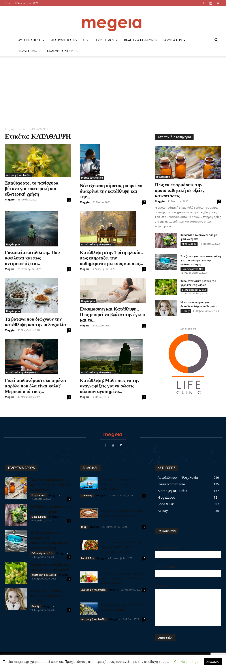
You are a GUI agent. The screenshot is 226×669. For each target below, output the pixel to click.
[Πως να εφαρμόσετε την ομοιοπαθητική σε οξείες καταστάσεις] (188, 162)
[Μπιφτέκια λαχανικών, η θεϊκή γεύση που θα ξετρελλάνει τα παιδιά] (89, 513)
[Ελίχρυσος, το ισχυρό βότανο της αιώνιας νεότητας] (89, 608)
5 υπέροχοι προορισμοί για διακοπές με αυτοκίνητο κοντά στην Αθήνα (121, 484)
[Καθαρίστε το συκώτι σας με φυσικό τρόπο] (166, 240)
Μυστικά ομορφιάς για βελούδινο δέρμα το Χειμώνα (48, 595)
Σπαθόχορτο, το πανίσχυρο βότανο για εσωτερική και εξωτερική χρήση (31, 188)
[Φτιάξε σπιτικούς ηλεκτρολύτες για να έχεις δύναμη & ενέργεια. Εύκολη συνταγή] (89, 577)
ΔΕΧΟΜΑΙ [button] (212, 661)
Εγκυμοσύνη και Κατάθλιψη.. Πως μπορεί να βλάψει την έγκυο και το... (112, 314)
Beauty (186, 311)
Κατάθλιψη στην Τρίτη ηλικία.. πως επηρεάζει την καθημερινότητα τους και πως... (111, 257)
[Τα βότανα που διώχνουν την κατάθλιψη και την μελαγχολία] (38, 295)
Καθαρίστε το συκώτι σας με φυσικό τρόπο (50, 509)
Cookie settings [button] (186, 661)
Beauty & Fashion (139, 40)
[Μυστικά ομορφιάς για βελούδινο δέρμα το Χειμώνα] (166, 308)
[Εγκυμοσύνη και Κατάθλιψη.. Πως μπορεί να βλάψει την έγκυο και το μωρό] (113, 290)
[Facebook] (203, 3)
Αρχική (9, 129)
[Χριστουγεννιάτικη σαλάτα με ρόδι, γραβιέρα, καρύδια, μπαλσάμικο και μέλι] (89, 545)
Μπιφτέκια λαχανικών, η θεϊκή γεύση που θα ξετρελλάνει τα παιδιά (122, 515)
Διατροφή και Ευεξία (68, 40)
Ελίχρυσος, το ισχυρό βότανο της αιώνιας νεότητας (123, 607)
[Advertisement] (113, 94)
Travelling (27, 51)
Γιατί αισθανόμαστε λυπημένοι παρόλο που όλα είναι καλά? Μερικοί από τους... (35, 385)
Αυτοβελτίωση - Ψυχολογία (97, 244)
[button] (216, 40)
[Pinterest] (218, 3)
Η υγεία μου (104, 40)
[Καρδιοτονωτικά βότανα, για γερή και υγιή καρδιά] (166, 287)
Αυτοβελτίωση (29, 40)
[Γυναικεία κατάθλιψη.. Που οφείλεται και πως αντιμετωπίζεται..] (38, 228)
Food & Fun (173, 40)
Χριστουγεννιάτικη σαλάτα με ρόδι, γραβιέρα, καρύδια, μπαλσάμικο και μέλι (121, 546)
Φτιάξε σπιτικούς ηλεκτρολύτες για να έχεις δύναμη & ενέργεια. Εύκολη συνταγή (122, 578)
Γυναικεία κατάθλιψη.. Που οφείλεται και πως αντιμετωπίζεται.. (32, 257)
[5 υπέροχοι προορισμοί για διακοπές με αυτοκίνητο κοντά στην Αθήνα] (89, 483)
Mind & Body (189, 243)
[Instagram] (210, 3)
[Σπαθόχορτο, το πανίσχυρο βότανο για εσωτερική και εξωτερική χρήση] (38, 160)
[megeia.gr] (113, 21)
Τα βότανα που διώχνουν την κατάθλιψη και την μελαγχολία (35, 321)
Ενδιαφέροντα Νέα (62, 51)
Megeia (10, 269)
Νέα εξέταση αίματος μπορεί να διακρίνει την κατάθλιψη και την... (111, 190)
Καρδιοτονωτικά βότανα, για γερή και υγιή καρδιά (50, 567)
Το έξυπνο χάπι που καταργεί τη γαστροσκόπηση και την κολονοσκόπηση (201, 260)
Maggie (10, 199)
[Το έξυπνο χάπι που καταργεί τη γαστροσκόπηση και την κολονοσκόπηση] (166, 262)
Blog (84, 526)
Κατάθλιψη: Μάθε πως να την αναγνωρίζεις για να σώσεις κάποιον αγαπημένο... (109, 385)
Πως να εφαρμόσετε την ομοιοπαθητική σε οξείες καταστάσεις (179, 189)
